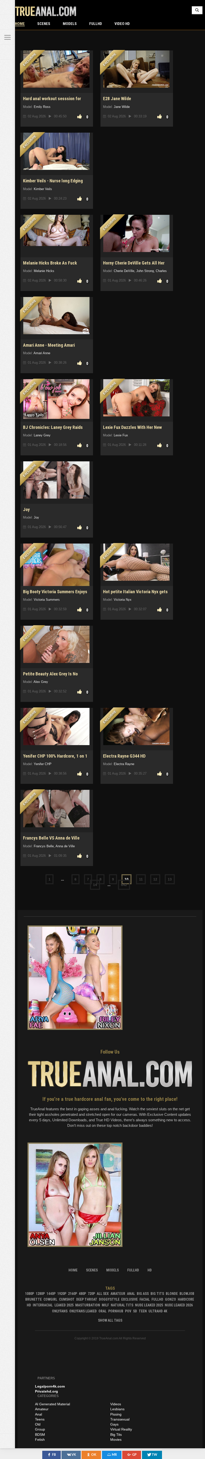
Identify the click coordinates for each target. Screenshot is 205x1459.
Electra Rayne (124, 764)
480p (82, 1294)
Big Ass (143, 1294)
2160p (72, 1294)
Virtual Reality (121, 1429)
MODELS (70, 23)
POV (128, 1311)
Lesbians (117, 1409)
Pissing (116, 1414)
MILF (105, 1305)
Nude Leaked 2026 (179, 1305)
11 (141, 879)
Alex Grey (41, 682)
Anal (131, 1294)
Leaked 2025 (64, 1305)
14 (95, 885)
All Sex (103, 1294)
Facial (145, 1299)
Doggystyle (109, 1299)
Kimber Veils (43, 189)
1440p (51, 1294)
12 (155, 879)
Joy (26, 509)
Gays (114, 1424)
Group (40, 1429)
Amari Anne (42, 353)
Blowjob (187, 1294)
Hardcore (186, 1299)
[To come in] (7, 22)
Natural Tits (122, 1305)
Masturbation (87, 1305)
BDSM (40, 1435)
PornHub (115, 1311)
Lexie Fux (121, 435)
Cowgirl (50, 1299)
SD (135, 1311)
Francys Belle (44, 846)
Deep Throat (86, 1299)
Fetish (40, 1440)
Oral (102, 1311)
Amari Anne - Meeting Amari (49, 345)
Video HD (122, 23)
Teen (143, 1311)
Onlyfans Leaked (83, 1311)
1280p (40, 1294)
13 (170, 879)
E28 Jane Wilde (117, 98)
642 (124, 885)
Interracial (43, 1305)
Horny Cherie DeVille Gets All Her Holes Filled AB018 (133, 265)
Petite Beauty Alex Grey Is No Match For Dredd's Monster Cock (53, 676)
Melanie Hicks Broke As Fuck (50, 263)
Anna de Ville (65, 846)
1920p (61, 1294)
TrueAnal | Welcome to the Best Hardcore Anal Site (45, 11)
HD (29, 1305)
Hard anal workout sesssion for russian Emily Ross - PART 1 (52, 101)
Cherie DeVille (124, 271)
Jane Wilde (122, 107)
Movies (116, 1440)
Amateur (117, 1294)
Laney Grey (42, 435)
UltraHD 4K (157, 1311)
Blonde (172, 1294)
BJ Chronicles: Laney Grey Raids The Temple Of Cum (53, 430)
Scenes (43, 23)
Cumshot (66, 1299)
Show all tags (110, 1320)
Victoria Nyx (123, 599)
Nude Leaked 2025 (149, 1305)
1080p (29, 1294)
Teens (39, 1419)
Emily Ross (42, 107)
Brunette (33, 1299)
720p (91, 1294)
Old (37, 1424)
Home (20, 23)
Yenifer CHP (43, 764)
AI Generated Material (52, 1404)
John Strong (145, 271)
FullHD (95, 23)
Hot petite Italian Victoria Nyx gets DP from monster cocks (135, 594)
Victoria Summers (47, 599)
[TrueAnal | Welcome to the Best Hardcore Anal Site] (7, 7)
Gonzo (170, 1299)
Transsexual (120, 1419)
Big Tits (157, 1294)
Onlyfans (60, 1311)
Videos (115, 1404)
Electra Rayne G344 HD (124, 756)
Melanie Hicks (44, 271)
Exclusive (129, 1299)
